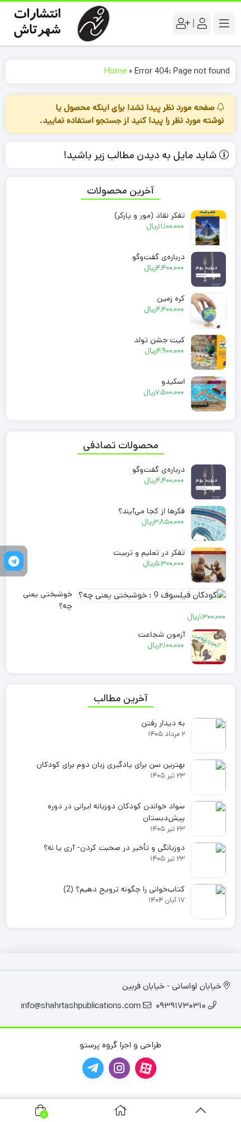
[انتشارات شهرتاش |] (60, 23)
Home (115, 71)
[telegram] (14, 561)
